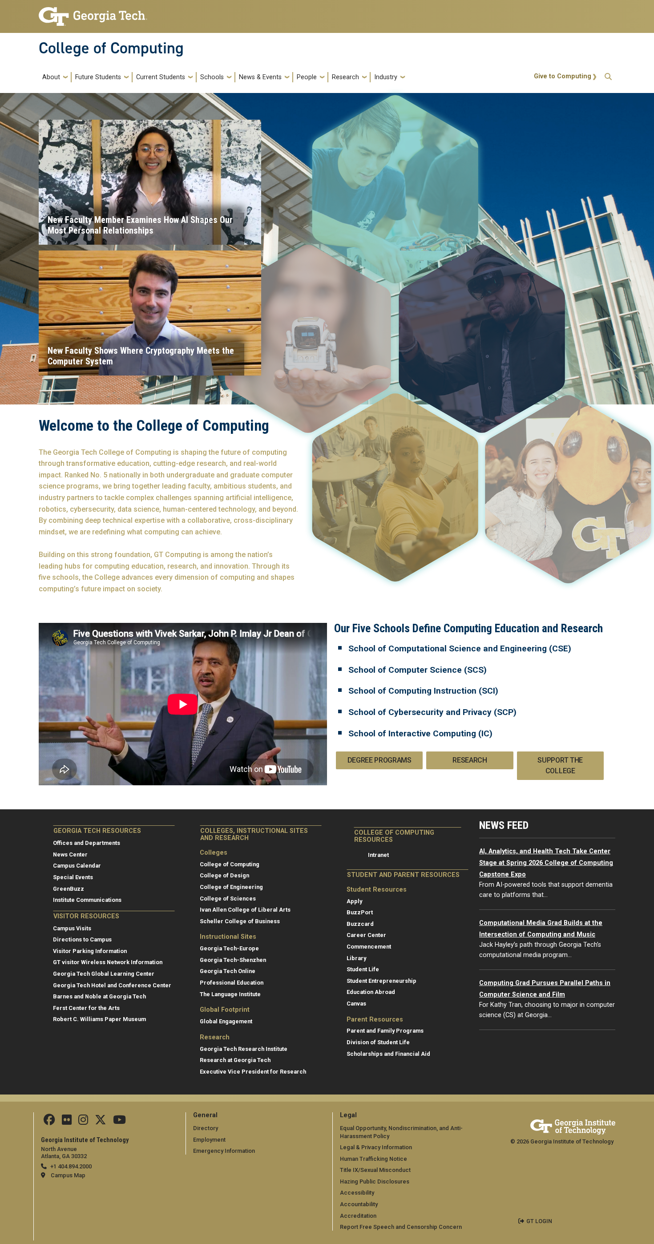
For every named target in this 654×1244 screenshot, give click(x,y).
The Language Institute (230, 994)
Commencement (369, 946)
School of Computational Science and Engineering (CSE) (459, 648)
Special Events (73, 877)
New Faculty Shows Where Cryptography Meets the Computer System (141, 356)
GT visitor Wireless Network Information (107, 962)
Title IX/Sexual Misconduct (375, 1170)
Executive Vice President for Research (253, 1071)
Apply (354, 901)
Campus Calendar (77, 865)
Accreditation (358, 1215)
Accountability (359, 1204)
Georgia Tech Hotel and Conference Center (112, 985)
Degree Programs (379, 760)
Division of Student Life (378, 1042)
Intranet (378, 855)
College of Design (224, 875)
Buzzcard (360, 924)
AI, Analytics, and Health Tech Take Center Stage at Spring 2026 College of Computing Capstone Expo (546, 863)
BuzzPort (360, 912)
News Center (70, 854)
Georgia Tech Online (227, 971)
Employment (209, 1139)
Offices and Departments (86, 843)
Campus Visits (72, 928)
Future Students (98, 77)
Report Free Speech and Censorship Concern (401, 1227)
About (51, 77)
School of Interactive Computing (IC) (420, 733)
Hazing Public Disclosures (374, 1181)
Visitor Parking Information (90, 951)
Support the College (559, 765)
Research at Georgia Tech (235, 1060)
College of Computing (111, 48)
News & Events (260, 77)
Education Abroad (371, 992)
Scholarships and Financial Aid (388, 1053)
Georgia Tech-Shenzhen (233, 960)
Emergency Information (224, 1150)
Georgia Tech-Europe (229, 948)
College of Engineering (231, 887)
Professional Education (231, 982)
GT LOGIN (539, 1221)
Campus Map (68, 1175)
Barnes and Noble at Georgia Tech (99, 996)
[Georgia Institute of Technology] (93, 12)
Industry (385, 77)
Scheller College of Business (240, 921)
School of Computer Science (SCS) (417, 670)
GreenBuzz (68, 888)
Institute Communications (87, 900)
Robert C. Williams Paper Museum (99, 1019)
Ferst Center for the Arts (86, 1008)
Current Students (160, 77)
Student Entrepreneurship (381, 980)
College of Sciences (228, 898)
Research (345, 77)
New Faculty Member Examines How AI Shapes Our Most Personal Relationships (140, 225)
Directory (205, 1128)
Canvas (356, 1003)
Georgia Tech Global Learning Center (103, 973)
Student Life (363, 969)
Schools (212, 77)
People (307, 77)
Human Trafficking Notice (373, 1158)
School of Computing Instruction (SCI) (423, 691)
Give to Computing (562, 76)
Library (356, 958)
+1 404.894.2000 (71, 1166)
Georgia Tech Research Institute (243, 1049)
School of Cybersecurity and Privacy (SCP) (432, 712)
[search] (608, 77)
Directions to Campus (82, 939)
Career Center (366, 935)
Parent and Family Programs (385, 1030)
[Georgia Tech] (572, 1125)
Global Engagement (226, 1021)
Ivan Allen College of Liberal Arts (245, 909)
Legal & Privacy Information (376, 1147)
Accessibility (357, 1192)
